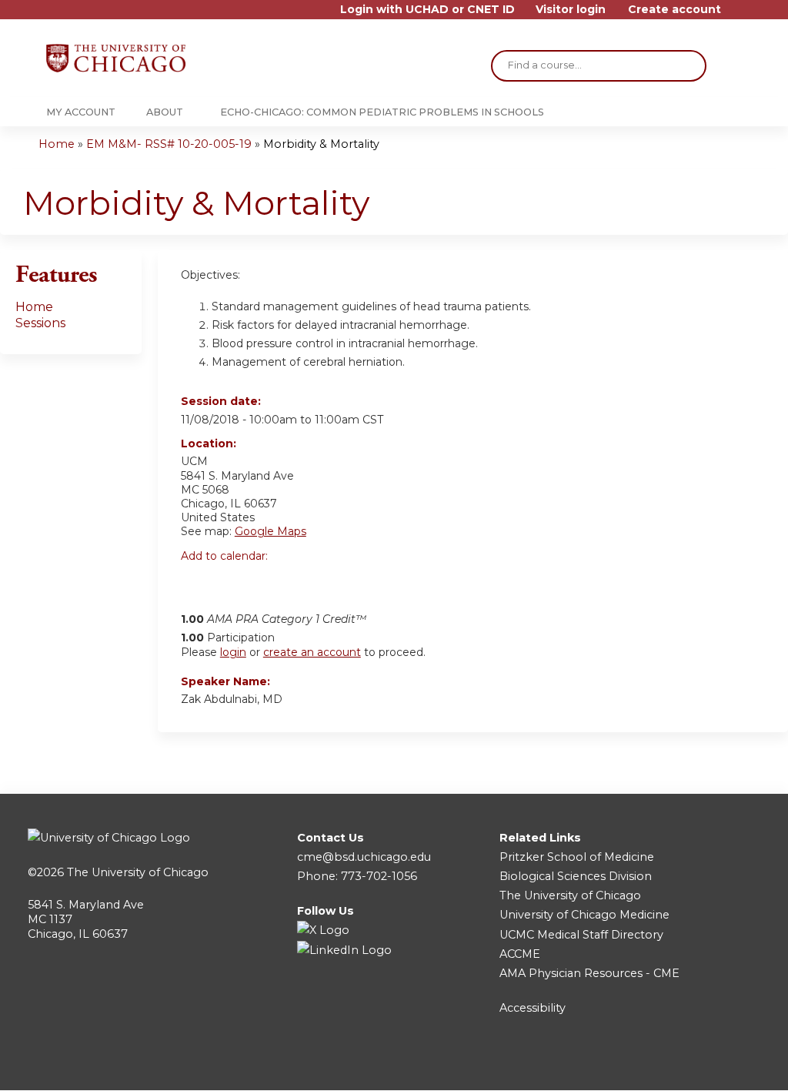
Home (56, 144)
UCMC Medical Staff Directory (581, 935)
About (164, 112)
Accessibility (532, 1008)
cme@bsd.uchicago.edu (364, 857)
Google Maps (270, 531)
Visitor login (571, 9)
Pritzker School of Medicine (576, 857)
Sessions (40, 323)
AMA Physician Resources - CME (589, 973)
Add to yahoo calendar (231, 582)
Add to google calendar (196, 582)
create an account (312, 652)
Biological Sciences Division (575, 876)
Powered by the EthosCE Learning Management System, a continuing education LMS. (710, 1065)
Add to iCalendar (266, 581)
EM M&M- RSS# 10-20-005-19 (169, 144)
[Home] (115, 58)
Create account (674, 9)
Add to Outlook (303, 582)
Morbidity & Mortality (321, 144)
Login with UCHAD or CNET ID (427, 9)
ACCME (519, 954)
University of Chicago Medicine (584, 915)
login (233, 652)
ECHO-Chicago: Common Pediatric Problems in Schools (382, 112)
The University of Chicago (138, 872)
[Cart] (737, 15)
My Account (80, 112)
